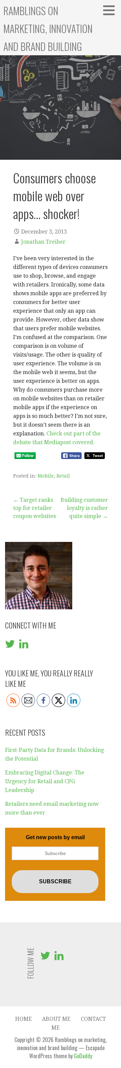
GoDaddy (83, 1056)
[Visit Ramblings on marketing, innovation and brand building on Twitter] (10, 646)
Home (23, 1019)
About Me (56, 1019)
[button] (111, 10)
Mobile (46, 476)
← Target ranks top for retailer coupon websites (34, 508)
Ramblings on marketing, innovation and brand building (47, 28)
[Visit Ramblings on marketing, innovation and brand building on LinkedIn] (23, 646)
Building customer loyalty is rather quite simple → (84, 508)
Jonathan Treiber (43, 242)
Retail (63, 476)
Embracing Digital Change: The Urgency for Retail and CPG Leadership (44, 781)
